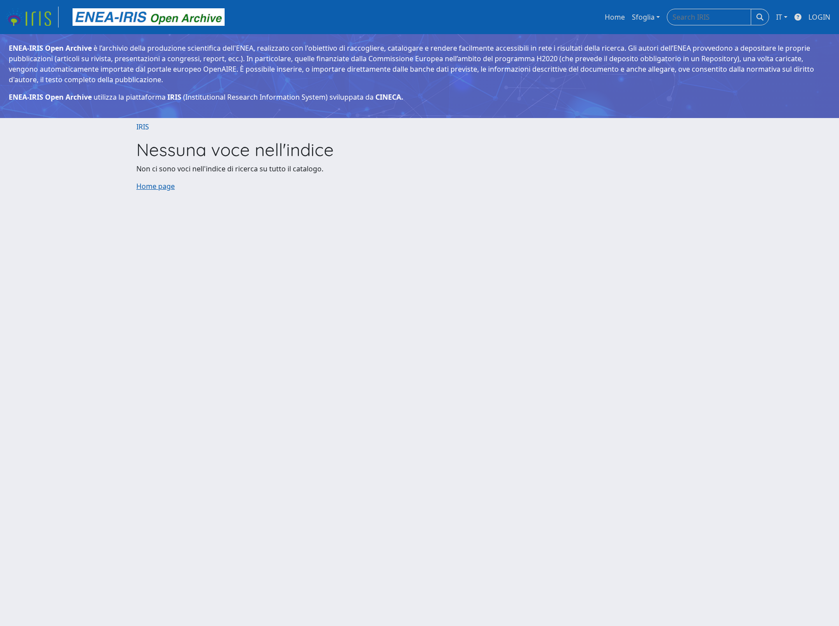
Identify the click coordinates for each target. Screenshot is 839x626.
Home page (155, 186)
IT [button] (779, 17)
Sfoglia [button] (643, 17)
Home (615, 17)
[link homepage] (32, 17)
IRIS (142, 127)
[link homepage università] (149, 17)
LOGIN (819, 17)
